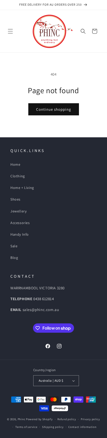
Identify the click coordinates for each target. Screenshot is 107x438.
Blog (14, 257)
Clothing (17, 176)
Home (15, 164)
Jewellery (18, 211)
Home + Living (22, 187)
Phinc (22, 419)
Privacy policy (90, 419)
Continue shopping (53, 109)
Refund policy (66, 419)
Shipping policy (53, 427)
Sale (13, 246)
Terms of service (26, 427)
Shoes (15, 199)
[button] (10, 31)
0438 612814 (43, 298)
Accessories (20, 222)
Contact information (82, 427)
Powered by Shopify (39, 419)
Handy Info (19, 234)
